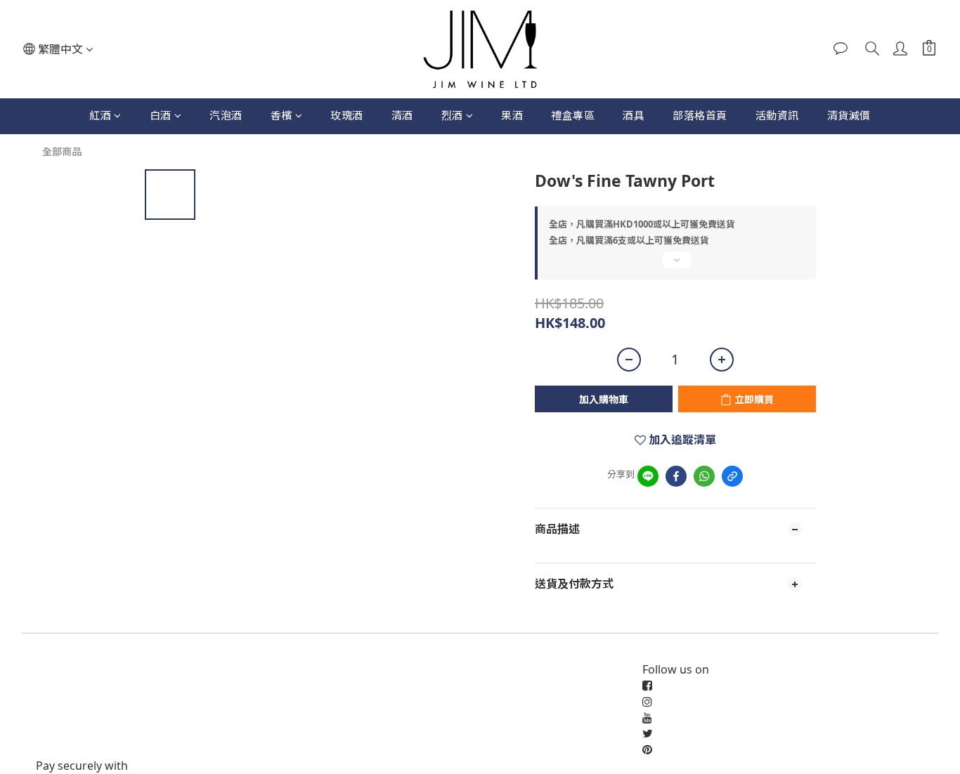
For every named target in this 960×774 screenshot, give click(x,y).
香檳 (281, 115)
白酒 (160, 115)
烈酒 (452, 115)
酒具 (633, 115)
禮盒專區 (573, 115)
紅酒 (100, 115)
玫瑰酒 (346, 115)
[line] (648, 476)
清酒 (402, 115)
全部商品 (62, 151)
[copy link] (732, 476)
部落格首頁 (700, 115)
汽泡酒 (225, 115)
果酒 (512, 115)
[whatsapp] (704, 476)
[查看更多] (675, 265)
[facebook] (676, 476)
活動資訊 (777, 115)
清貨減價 (849, 115)
